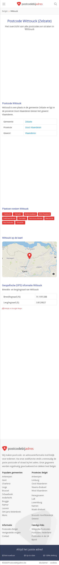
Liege (4, 487)
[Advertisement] (29, 67)
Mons (4, 515)
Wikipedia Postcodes (41, 529)
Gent (4, 480)
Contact (5, 536)
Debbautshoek (9, 218)
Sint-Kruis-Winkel (35, 218)
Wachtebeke (8, 222)
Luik (33, 498)
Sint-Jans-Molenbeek (11, 511)
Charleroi (6, 483)
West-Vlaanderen (39, 490)
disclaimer (43, 562)
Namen (35, 505)
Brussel (5, 490)
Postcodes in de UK (40, 536)
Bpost (34, 539)
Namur (5, 504)
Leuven (5, 508)
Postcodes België (10, 529)
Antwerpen (7, 476)
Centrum (7, 214)
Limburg (35, 480)
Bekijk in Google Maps (13, 308)
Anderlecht (7, 497)
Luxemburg (37, 502)
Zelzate (28, 121)
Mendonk (49, 218)
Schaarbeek (7, 494)
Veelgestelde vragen (11, 532)
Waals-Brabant (38, 509)
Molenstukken (30, 214)
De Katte (22, 218)
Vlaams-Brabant (39, 487)
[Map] (29, 259)
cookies (53, 562)
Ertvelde (20, 222)
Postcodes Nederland (41, 532)
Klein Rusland (44, 214)
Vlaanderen (30, 133)
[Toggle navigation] (3, 4)
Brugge (5, 501)
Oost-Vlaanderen (33, 127)
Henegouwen (38, 495)
